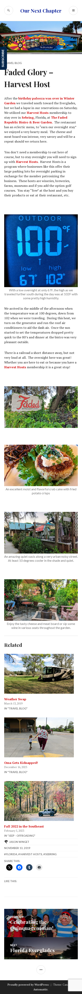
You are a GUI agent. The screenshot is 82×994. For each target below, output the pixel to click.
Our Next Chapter (41, 10)
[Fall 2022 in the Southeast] (41, 801)
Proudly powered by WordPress (28, 984)
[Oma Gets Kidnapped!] (41, 737)
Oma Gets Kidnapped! (21, 763)
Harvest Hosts (38, 112)
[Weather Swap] (41, 674)
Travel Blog (13, 63)
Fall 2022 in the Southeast (24, 826)
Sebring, (28, 117)
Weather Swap (15, 699)
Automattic (40, 989)
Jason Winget (19, 841)
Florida (11, 854)
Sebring (51, 854)
